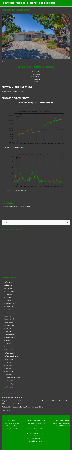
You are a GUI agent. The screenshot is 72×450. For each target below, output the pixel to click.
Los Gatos (9, 322)
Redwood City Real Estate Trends (36, 103)
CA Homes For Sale (63, 425)
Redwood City (11, 353)
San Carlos (9, 362)
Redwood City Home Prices (14, 147)
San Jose (9, 365)
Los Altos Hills (10, 319)
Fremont (9, 310)
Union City (9, 384)
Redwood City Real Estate (15, 98)
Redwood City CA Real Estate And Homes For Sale (28, 3)
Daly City (9, 300)
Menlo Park (10, 325)
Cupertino (9, 297)
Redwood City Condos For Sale (12, 91)
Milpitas (8, 331)
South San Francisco (13, 378)
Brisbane (9, 288)
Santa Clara (10, 371)
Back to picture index (9, 62)
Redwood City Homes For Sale (17, 86)
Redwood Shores (12, 356)
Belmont (9, 285)
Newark (8, 340)
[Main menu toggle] (68, 3)
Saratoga (9, 374)
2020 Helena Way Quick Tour (12, 398)
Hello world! (6, 410)
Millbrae (9, 328)
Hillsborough (10, 313)
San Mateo (9, 368)
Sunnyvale (9, 381)
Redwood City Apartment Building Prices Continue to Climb (22, 407)
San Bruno (9, 359)
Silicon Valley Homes (63, 420)
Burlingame (10, 291)
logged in (14, 206)
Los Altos (9, 316)
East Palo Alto (11, 303)
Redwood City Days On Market (15, 190)
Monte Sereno (11, 334)
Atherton (9, 282)
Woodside (9, 387)
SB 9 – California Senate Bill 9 (12, 404)
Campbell (9, 294)
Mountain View (11, 337)
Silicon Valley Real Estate (61, 423)
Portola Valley (10, 350)
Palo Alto (9, 347)
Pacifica (8, 344)
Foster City (9, 307)
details (36, 82)
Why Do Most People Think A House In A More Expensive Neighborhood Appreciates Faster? (34, 401)
